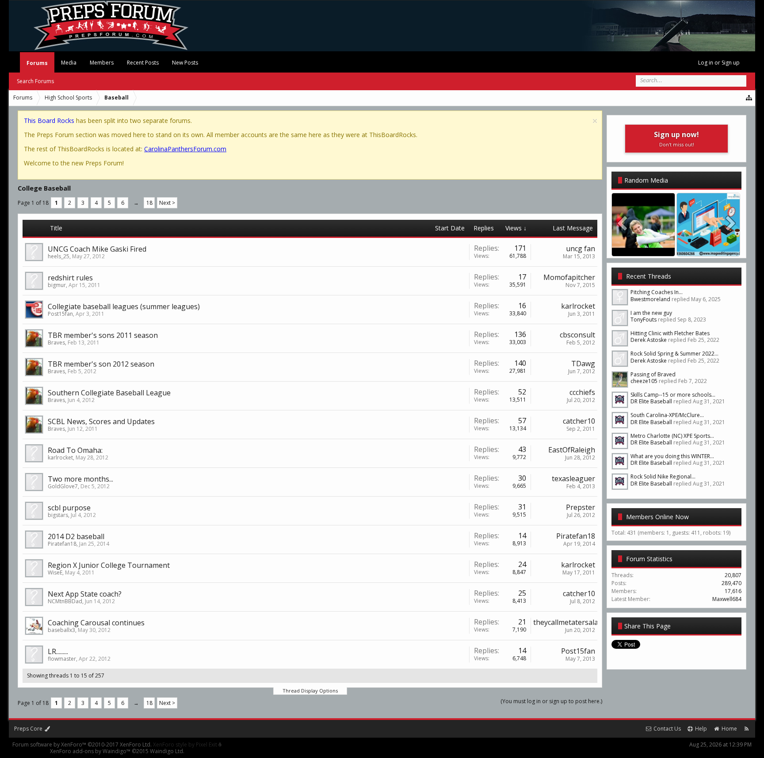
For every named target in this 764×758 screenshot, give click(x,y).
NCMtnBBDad (65, 601)
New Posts (185, 62)
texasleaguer (573, 478)
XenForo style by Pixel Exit (185, 744)
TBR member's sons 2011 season (103, 335)
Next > (167, 203)
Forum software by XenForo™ (82, 744)
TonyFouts (643, 319)
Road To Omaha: (75, 450)
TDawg (583, 363)
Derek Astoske (648, 340)
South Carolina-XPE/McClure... (667, 415)
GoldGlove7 (63, 486)
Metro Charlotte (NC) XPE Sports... (672, 436)
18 (149, 203)
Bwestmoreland (650, 299)
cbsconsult (577, 335)
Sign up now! (676, 139)
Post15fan (60, 314)
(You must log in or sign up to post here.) (551, 701)
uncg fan (580, 248)
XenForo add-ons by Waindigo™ (90, 751)
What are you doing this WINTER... (672, 456)
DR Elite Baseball (651, 401)
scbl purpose (69, 508)
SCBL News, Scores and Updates (101, 421)
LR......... (58, 651)
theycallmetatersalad (567, 622)
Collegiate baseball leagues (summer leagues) (124, 306)
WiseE (55, 572)
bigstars (58, 515)
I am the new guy (651, 313)
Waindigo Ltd (166, 751)
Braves (56, 342)
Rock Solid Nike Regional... (662, 476)
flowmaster (62, 658)
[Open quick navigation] (749, 98)
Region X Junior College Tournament (109, 565)
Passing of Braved (653, 374)
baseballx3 (61, 630)
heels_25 (58, 256)
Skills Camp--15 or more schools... (672, 394)
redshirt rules (70, 278)
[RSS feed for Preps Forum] (746, 728)
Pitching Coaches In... (656, 292)
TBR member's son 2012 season (101, 364)
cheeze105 (643, 381)
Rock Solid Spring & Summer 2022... (674, 353)
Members (102, 62)
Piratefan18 (62, 543)
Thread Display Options (310, 690)
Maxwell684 (726, 599)
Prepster (580, 507)
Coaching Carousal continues (96, 623)
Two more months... (80, 479)
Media (68, 62)
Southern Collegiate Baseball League (109, 393)
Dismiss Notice (595, 121)
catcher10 (579, 421)
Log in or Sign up (719, 62)
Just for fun (643, 247)
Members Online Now (657, 517)
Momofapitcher (569, 277)
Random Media (646, 180)
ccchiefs (582, 392)
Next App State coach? (85, 594)
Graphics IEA (708, 247)
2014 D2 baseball (76, 536)
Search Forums (35, 81)
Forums (37, 63)
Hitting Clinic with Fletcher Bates (670, 333)
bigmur (57, 285)
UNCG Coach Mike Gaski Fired (97, 249)
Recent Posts (143, 62)
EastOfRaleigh (571, 450)
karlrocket (578, 306)
